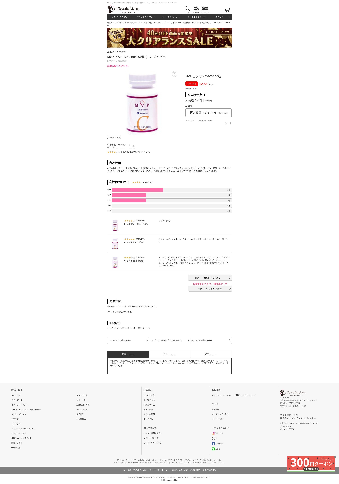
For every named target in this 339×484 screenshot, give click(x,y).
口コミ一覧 (81, 400)
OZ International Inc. (170, 480)
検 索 (187, 12)
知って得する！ (194, 17)
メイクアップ (16, 400)
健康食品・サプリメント (193, 23)
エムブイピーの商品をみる (120, 340)
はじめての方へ (150, 395)
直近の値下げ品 (82, 405)
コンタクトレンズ (18, 433)
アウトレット (82, 410)
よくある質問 (149, 414)
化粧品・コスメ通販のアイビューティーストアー (124, 23)
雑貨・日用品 (16, 443)
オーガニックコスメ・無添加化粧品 (26, 410)
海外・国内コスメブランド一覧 (155, 23)
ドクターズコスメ (18, 414)
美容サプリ (207, 23)
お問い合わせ (217, 419)
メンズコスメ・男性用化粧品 (23, 429)
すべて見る (148, 419)
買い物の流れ (149, 400)
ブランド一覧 (82, 395)
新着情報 (215, 409)
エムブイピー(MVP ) (175, 23)
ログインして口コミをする (210, 288)
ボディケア (16, 424)
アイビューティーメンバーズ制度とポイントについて (234, 395)
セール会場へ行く (170, 17)
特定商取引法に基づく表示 (135, 470)
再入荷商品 (81, 419)
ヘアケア (15, 419)
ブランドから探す (145, 17)
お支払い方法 (149, 405)
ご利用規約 (195, 470)
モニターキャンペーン (153, 443)
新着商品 (196, 12)
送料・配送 (148, 410)
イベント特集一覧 (151, 438)
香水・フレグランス (19, 405)
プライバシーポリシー (160, 470)
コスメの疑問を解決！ (153, 433)
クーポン (205, 12)
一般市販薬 (16, 448)
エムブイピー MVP (116, 52)
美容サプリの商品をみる (201, 340)
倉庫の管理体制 (209, 470)
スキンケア (16, 395)
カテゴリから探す (120, 17)
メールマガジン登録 (220, 414)
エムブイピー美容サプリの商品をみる (166, 340)
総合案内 (219, 17)
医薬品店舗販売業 (180, 470)
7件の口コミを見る (211, 278)
